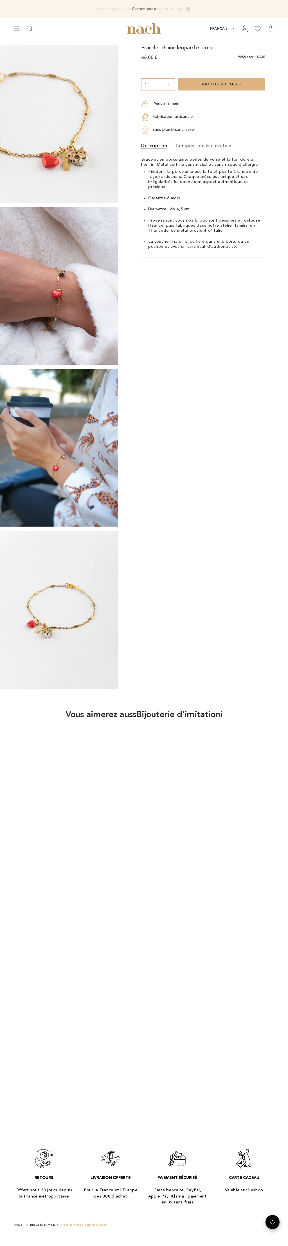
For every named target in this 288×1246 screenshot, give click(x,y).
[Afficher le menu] (16, 28)
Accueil (19, 1224)
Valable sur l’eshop (244, 1190)
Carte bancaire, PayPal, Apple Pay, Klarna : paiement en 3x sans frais (177, 1196)
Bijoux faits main (42, 1224)
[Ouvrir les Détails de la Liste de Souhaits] (273, 1222)
